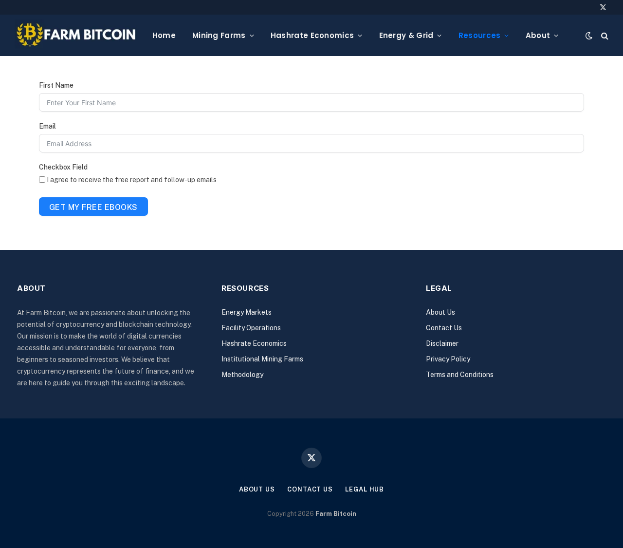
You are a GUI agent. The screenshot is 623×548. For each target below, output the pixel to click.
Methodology (242, 374)
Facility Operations (251, 328)
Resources (479, 35)
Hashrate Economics (312, 35)
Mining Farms (219, 35)
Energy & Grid (406, 35)
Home (164, 35)
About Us (440, 312)
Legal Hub (364, 489)
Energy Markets (246, 312)
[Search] (603, 35)
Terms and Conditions (460, 374)
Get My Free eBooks (93, 207)
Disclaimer (442, 343)
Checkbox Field (63, 167)
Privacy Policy (448, 359)
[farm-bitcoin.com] (76, 35)
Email (47, 126)
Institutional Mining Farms (262, 359)
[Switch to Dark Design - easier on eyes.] (589, 35)
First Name (56, 85)
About (538, 35)
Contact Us (444, 328)
